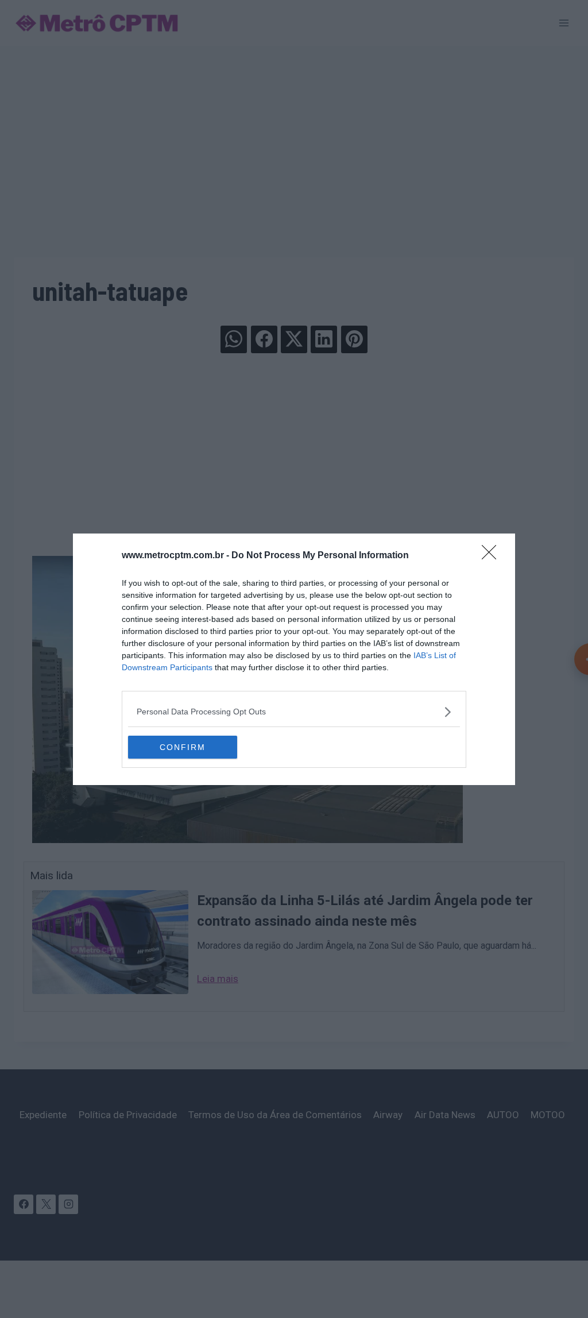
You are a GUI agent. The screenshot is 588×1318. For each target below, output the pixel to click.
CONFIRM (183, 747)
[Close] (493, 556)
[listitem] (294, 712)
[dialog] (294, 659)
